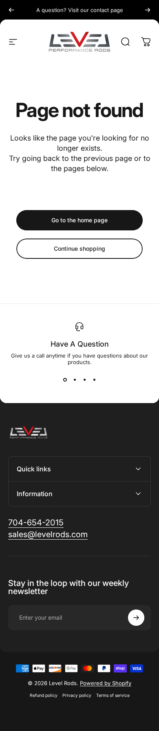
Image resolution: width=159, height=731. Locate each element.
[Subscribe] (136, 618)
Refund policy (43, 695)
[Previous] (11, 10)
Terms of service (113, 695)
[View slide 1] (65, 380)
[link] (36, 523)
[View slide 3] (84, 380)
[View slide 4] (94, 380)
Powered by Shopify (105, 683)
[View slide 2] (75, 380)
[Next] (148, 10)
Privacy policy (76, 695)
